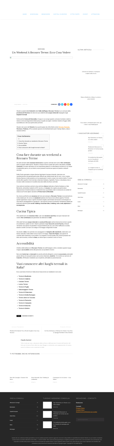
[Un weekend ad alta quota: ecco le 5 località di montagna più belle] (82, 159)
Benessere (46, 14)
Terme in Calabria (24, 279)
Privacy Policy (80, 408)
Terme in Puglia (24, 287)
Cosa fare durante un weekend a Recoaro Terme (33, 141)
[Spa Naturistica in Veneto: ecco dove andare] (82, 140)
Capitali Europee (60, 14)
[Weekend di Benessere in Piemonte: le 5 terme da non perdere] (82, 149)
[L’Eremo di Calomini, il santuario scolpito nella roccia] (91, 62)
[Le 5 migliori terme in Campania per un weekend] (82, 170)
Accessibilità (22, 145)
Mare (25, 14)
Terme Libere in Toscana (27, 297)
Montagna (34, 14)
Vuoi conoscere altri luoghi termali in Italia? (32, 147)
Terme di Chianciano (25, 292)
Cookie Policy (80, 410)
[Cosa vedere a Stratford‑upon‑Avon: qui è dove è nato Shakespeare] (91, 113)
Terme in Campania (25, 303)
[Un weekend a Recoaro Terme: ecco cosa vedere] (41, 77)
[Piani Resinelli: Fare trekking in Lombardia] (41, 366)
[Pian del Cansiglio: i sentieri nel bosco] (20, 366)
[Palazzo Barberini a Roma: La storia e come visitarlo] (91, 88)
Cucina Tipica (23, 143)
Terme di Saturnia (24, 305)
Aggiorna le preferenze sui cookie (86, 412)
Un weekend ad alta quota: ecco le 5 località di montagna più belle (95, 159)
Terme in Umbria (24, 308)
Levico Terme (23, 284)
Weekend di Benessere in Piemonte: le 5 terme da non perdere (95, 148)
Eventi (85, 14)
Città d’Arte (75, 14)
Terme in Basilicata (25, 276)
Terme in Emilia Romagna (27, 295)
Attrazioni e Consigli (91, 184)
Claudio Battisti (17, 104)
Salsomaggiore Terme (26, 289)
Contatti (78, 406)
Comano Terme (24, 281)
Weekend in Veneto (27, 315)
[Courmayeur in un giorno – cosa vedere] (63, 366)
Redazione (79, 402)
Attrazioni (95, 14)
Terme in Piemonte (25, 300)
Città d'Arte (91, 197)
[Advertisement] (57, 32)
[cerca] (102, 14)
